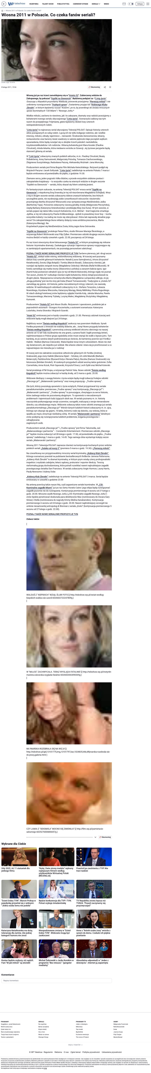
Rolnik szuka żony (6, 1027)
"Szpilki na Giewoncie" (36, 231)
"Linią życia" (100, 98)
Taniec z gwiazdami (7, 1037)
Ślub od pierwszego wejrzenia (10, 1032)
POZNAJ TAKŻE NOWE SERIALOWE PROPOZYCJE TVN (52, 253)
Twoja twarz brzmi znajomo (10, 1034)
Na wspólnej (42, 1024)
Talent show (47, 4)
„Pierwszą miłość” (101, 448)
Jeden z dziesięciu (82, 1024)
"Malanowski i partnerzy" (89, 414)
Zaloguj (140, 4)
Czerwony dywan (80, 4)
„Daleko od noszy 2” (50, 448)
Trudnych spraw (59, 104)
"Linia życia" (72, 118)
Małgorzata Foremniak (120, 1024)
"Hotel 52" (31, 315)
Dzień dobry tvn (6, 1029)
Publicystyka (63, 4)
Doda (115, 1029)
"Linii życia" (34, 156)
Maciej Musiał (117, 1037)
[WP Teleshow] (18, 4)
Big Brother (79, 1032)
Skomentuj (95, 87)
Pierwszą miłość (97, 101)
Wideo (106, 4)
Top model (79, 1029)
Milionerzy (79, 1027)
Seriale (95, 4)
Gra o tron (41, 1032)
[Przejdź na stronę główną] (3, 5)
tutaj (45, 1068)
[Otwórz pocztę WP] (124, 4)
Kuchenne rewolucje (82, 1034)
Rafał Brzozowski (118, 1027)
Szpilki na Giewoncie (61, 98)
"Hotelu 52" (73, 242)
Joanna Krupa (118, 1032)
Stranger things (43, 1037)
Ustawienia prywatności (111, 1052)
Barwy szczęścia (43, 1027)
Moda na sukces (43, 1034)
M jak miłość (42, 1029)
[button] (131, 3)
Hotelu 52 (73, 95)
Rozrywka (33, 4)
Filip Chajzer (117, 1034)
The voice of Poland (82, 1037)
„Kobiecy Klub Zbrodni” (98, 453)
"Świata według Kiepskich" (55, 323)
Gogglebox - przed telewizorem (10, 1024)
